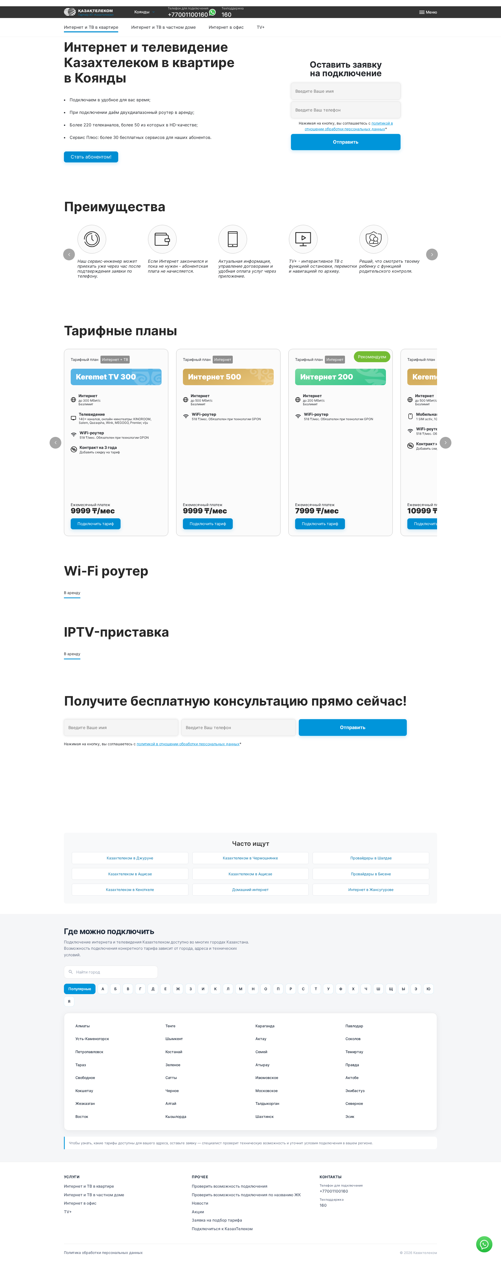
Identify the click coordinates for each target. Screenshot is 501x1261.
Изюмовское (266, 1077)
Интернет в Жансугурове (370, 889)
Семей (261, 1051)
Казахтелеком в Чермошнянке (250, 858)
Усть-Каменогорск (92, 1038)
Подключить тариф (95, 523)
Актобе (352, 1077)
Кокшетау (84, 1090)
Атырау (262, 1065)
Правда (352, 1065)
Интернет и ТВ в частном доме (163, 27)
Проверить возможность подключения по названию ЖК (246, 1194)
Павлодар (354, 1026)
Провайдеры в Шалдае (371, 858)
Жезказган (85, 1103)
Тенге (170, 1026)
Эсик (349, 1116)
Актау (260, 1038)
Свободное (85, 1077)
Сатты (171, 1077)
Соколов (353, 1038)
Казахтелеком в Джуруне (130, 858)
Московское (266, 1090)
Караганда (265, 1026)
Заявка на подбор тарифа (217, 1220)
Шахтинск (264, 1116)
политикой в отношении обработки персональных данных (188, 744)
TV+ (261, 27)
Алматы (82, 1026)
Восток (81, 1116)
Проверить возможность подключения (212, 21)
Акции (198, 1211)
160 (226, 14)
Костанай (173, 1051)
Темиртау (354, 1051)
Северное (354, 1103)
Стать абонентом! (91, 157)
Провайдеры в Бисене (371, 874)
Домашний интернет (250, 889)
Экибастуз (355, 1090)
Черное (172, 1090)
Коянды (142, 12)
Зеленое (172, 1065)
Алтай (170, 1103)
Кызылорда (175, 1116)
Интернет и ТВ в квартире (91, 27)
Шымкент (174, 1038)
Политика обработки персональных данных (103, 1252)
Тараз (80, 1065)
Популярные (79, 989)
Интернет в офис (226, 27)
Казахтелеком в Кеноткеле (130, 889)
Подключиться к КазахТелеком (222, 1228)
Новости (200, 1203)
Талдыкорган (267, 1103)
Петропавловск (89, 1051)
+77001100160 (188, 14)
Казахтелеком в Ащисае (130, 874)
